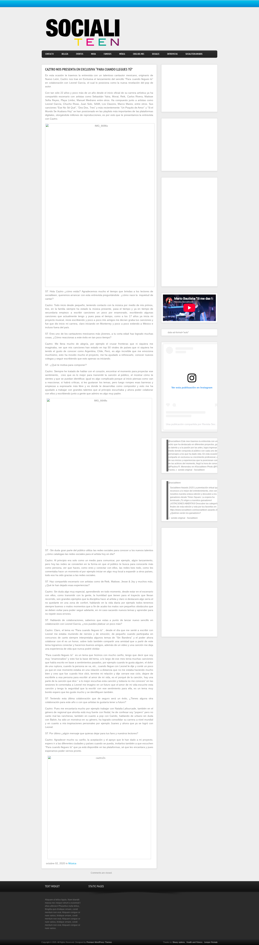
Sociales (155, 54)
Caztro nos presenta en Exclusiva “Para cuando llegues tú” (89, 70)
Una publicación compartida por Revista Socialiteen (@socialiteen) (203, 424)
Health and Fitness (194, 942)
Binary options (179, 942)
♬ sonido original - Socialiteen (190, 470)
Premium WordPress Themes (99, 942)
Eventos (79, 54)
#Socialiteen (201, 466)
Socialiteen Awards (194, 54)
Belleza (65, 54)
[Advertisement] (185, 88)
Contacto (49, 54)
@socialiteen (174, 441)
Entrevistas (172, 54)
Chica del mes (138, 54)
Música (122, 54)
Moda (93, 54)
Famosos (107, 54)
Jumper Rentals (211, 942)
